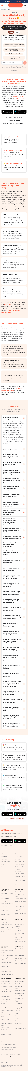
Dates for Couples (5, 981)
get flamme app (16, 5)
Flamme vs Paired (19, 953)
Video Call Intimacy (19, 906)
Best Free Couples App (7, 955)
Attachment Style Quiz (7, 927)
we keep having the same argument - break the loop (14, 57)
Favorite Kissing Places (20, 898)
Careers (17, 1015)
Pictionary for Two (19, 998)
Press (16, 1013)
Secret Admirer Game (6, 983)
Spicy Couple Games (20, 880)
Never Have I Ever (19, 861)
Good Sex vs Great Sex (20, 901)
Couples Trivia (18, 1003)
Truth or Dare (18, 859)
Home (2, 9)
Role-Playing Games (6, 986)
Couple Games (18, 856)
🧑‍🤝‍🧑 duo (17, 32)
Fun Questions (5, 898)
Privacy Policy (18, 1023)
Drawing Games (5, 996)
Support (17, 1018)
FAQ (2, 864)
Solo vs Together (19, 903)
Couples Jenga (18, 983)
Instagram (4, 845)
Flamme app (8, 304)
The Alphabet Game (20, 990)
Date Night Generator (20, 941)
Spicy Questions (5, 914)
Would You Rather (19, 864)
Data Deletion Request (20, 1028)
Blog (2, 866)
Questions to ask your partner (8, 1047)
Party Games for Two (6, 994)
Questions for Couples (6, 893)
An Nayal (17, 1054)
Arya (10, 1056)
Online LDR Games (6, 1034)
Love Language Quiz (6, 924)
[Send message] (25, 63)
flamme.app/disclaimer (6, 1066)
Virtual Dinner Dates (6, 991)
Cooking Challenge (19, 993)
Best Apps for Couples (7, 950)
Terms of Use (18, 1021)
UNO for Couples (5, 999)
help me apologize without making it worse (14, 45)
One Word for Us (19, 892)
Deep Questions (5, 895)
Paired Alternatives (19, 955)
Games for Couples (19, 981)
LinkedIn (10, 845)
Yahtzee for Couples (20, 995)
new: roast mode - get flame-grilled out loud (14, 27)
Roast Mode (4, 859)
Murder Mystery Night (7, 989)
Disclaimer (17, 1026)
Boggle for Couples (20, 1001)
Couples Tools (18, 922)
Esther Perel (21, 98)
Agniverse (5, 1054)
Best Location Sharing (7, 974)
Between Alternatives (20, 958)
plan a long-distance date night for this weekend (14, 50)
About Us (17, 1010)
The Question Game (20, 866)
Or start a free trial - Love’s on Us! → (14, 818)
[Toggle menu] (25, 5)
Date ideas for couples (7, 1049)
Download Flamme (6, 861)
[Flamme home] (2, 5)
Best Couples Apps (6, 952)
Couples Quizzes (5, 922)
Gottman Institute (19, 96)
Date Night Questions (6, 901)
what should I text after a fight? (14, 53)
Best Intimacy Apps (6, 966)
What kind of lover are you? (8, 1044)
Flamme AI (4, 856)
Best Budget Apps (6, 969)
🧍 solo (11, 32)
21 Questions (18, 869)
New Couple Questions (7, 903)
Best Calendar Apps (6, 971)
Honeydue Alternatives (20, 960)
